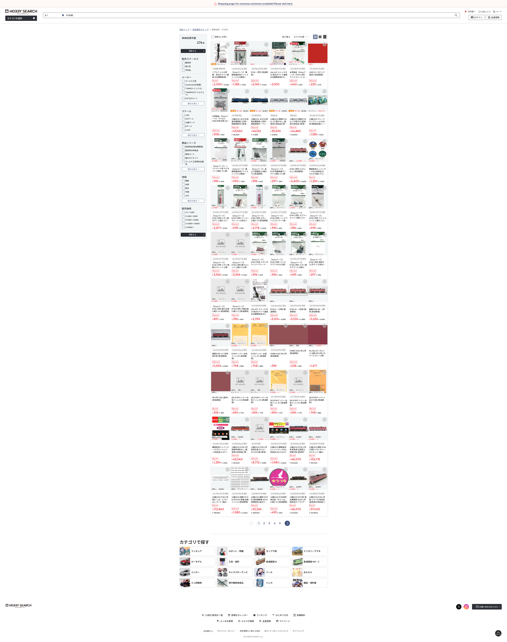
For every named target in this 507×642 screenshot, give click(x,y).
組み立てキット (191, 158)
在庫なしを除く (221, 37)
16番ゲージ (190, 122)
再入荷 (188, 66)
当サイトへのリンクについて (276, 631)
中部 (187, 184)
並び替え (286, 36)
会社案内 (207, 631)
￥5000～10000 (191, 220)
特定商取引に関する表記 (250, 631)
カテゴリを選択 (14, 18)
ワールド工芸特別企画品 (194, 162)
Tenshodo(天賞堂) (193, 84)
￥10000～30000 (192, 223)
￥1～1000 (189, 212)
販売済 (188, 62)
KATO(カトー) (191, 98)
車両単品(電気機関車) (194, 146)
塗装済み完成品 (191, 150)
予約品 (188, 70)
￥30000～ (189, 227)
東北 (187, 188)
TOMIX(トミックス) (193, 88)
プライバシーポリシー (226, 631)
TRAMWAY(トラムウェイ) (194, 93)
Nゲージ (188, 126)
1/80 (187, 115)
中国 (187, 192)
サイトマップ (298, 631)
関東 (187, 180)
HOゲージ (189, 119)
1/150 (187, 130)
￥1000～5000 (191, 216)
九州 (187, 195)
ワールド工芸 (190, 81)
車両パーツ (189, 154)
